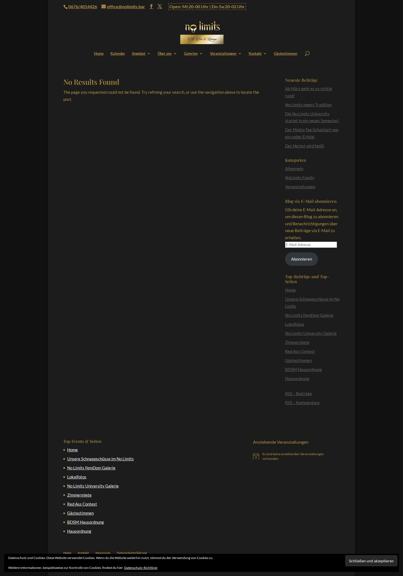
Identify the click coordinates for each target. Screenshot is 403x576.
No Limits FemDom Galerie (309, 315)
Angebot (138, 54)
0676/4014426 (82, 6)
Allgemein (294, 168)
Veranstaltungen (223, 54)
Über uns (165, 54)
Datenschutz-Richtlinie (140, 568)
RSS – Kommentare (302, 402)
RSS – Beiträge (298, 393)
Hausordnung (297, 378)
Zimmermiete (297, 342)
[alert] (296, 456)
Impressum (102, 553)
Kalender (117, 54)
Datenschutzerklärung (132, 553)
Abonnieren (301, 258)
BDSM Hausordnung (303, 369)
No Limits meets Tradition (308, 104)
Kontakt (255, 54)
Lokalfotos (294, 324)
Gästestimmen (285, 54)
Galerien (191, 54)
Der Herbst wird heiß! (304, 145)
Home (99, 54)
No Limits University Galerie (311, 333)
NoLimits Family (299, 177)
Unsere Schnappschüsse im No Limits (100, 458)
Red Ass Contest (300, 351)
